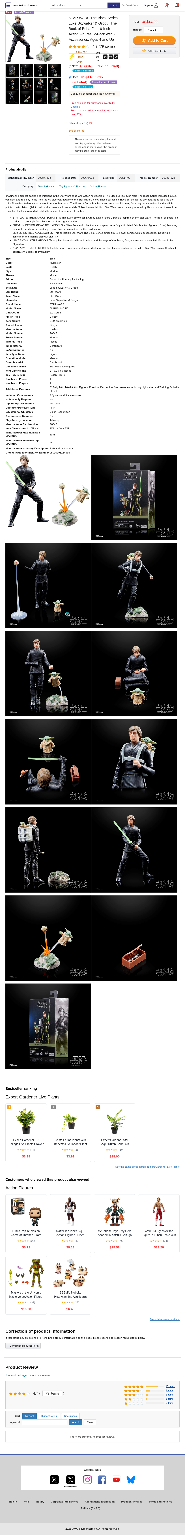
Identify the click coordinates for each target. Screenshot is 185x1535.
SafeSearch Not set (130, 5)
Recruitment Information (100, 1501)
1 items (169, 1398)
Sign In (148, 5)
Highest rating (49, 1415)
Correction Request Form (24, 1345)
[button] (177, 5)
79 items (52, 1393)
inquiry (40, 1501)
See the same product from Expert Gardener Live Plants (147, 1166)
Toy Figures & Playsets (72, 186)
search (113, 5)
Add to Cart (157, 40)
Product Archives (131, 1501)
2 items (169, 1394)
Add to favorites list (157, 51)
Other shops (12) (82, 123)
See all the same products (165, 1319)
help (26, 1501)
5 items (169, 1390)
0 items (169, 1403)
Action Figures (98, 186)
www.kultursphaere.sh (25, 5)
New (95, 68)
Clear (90, 1422)
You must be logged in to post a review (27, 1375)
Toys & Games (46, 186)
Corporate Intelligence (64, 1501)
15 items (170, 1386)
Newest (29, 1415)
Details (74, 106)
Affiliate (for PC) (90, 1508)
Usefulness (70, 1415)
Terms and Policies (160, 1501)
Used (94, 81)
